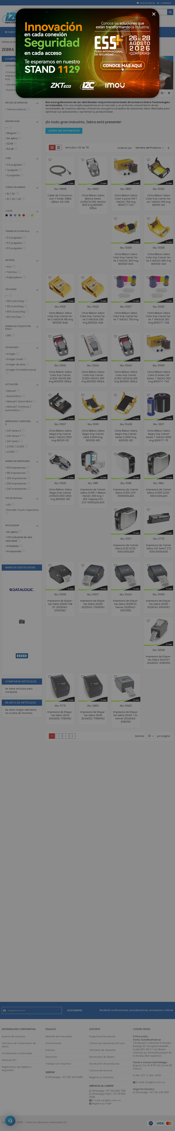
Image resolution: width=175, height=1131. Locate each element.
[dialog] (87, 565)
